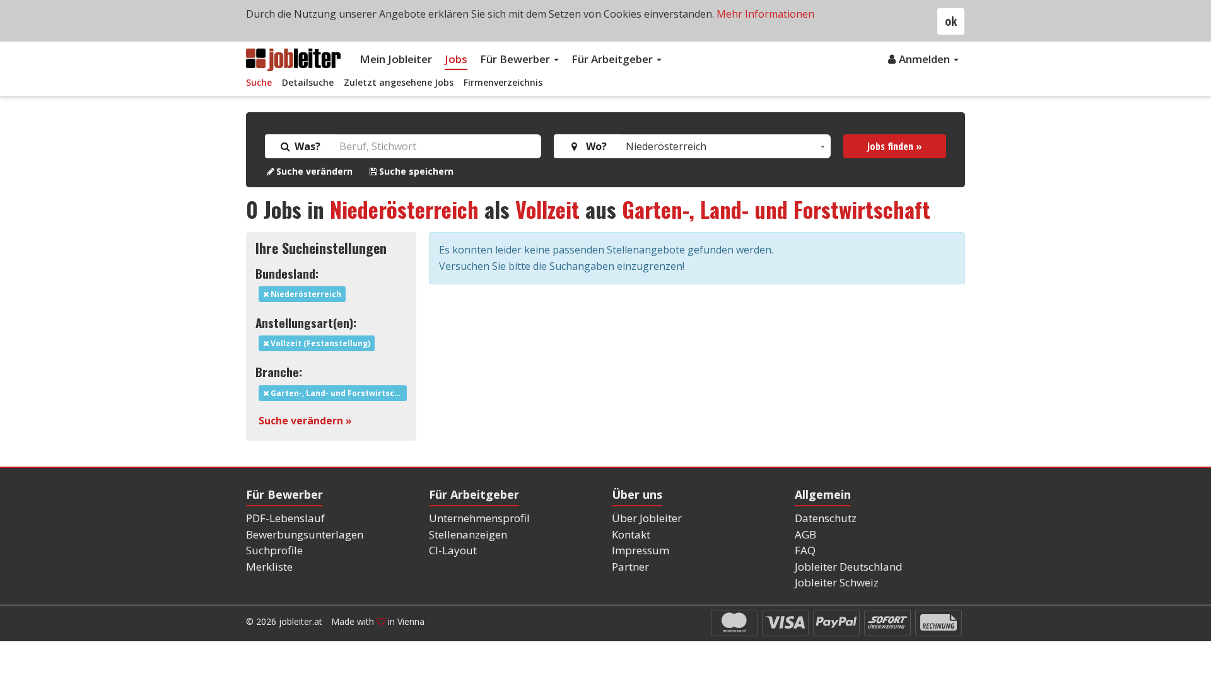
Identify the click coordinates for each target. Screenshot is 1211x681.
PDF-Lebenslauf (285, 518)
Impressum (640, 550)
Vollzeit (547, 209)
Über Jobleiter (647, 518)
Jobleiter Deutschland (849, 566)
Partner (630, 566)
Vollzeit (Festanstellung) (319, 343)
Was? (306, 146)
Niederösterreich (404, 209)
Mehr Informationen (765, 14)
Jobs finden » (894, 146)
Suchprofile (274, 550)
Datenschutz (826, 518)
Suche (259, 82)
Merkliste (269, 566)
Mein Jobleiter (396, 59)
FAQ (805, 550)
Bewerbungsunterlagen (304, 534)
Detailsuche (308, 82)
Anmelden (925, 59)
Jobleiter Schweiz (837, 582)
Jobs (456, 59)
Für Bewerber (516, 59)
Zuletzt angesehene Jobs (398, 82)
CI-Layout (453, 550)
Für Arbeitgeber (613, 59)
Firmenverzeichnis (503, 82)
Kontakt (631, 534)
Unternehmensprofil (479, 518)
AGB (805, 534)
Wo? (594, 146)
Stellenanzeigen (468, 534)
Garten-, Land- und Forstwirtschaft (776, 209)
